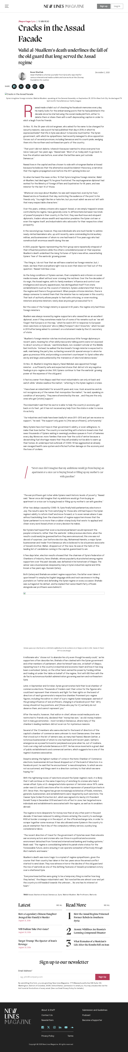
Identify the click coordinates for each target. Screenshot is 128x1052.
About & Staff (48, 1010)
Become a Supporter (92, 1020)
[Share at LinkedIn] (21, 86)
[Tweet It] (28, 86)
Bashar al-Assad (41, 895)
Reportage (25, 22)
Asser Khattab (36, 72)
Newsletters (48, 1020)
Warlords (93, 895)
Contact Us (47, 1015)
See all (59, 905)
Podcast (86, 1015)
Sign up (104, 6)
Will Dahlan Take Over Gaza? (33, 929)
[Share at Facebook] (14, 86)
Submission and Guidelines (95, 1010)
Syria (33, 22)
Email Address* (25, 971)
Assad (31, 895)
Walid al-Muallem (69, 895)
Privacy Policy (48, 1036)
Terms (71, 1036)
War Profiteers (83, 895)
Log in (117, 6)
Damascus (52, 895)
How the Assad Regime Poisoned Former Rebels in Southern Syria (91, 917)
